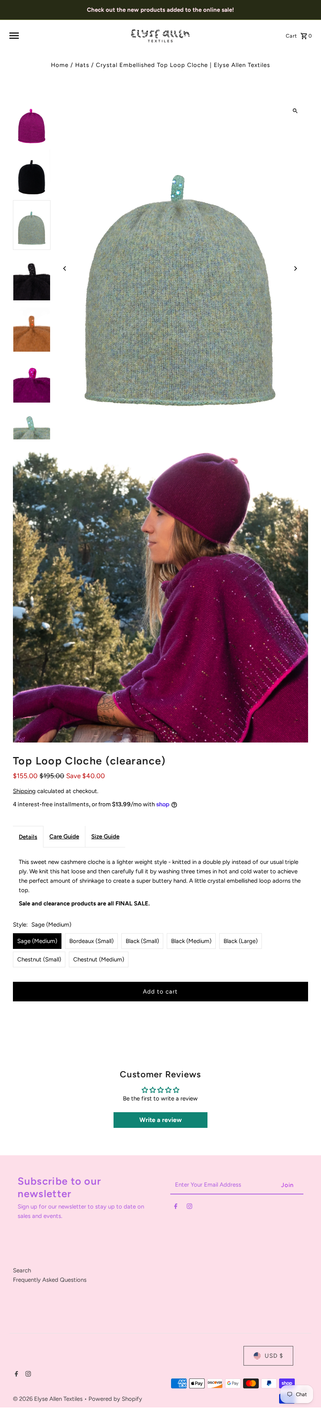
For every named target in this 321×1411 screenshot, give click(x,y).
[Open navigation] (66, 35)
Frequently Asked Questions (50, 1279)
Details (28, 836)
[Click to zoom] (295, 110)
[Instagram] (189, 1207)
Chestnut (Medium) (98, 959)
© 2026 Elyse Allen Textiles (48, 1398)
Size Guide (105, 836)
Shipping (24, 791)
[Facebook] (175, 1207)
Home (60, 65)
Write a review (160, 1120)
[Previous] (65, 268)
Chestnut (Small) (39, 959)
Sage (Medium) (37, 941)
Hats (82, 65)
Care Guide (64, 836)
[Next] (295, 268)
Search (22, 1270)
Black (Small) (142, 941)
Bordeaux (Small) (91, 941)
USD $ (274, 1355)
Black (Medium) (191, 941)
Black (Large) (241, 941)
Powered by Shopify (115, 1398)
